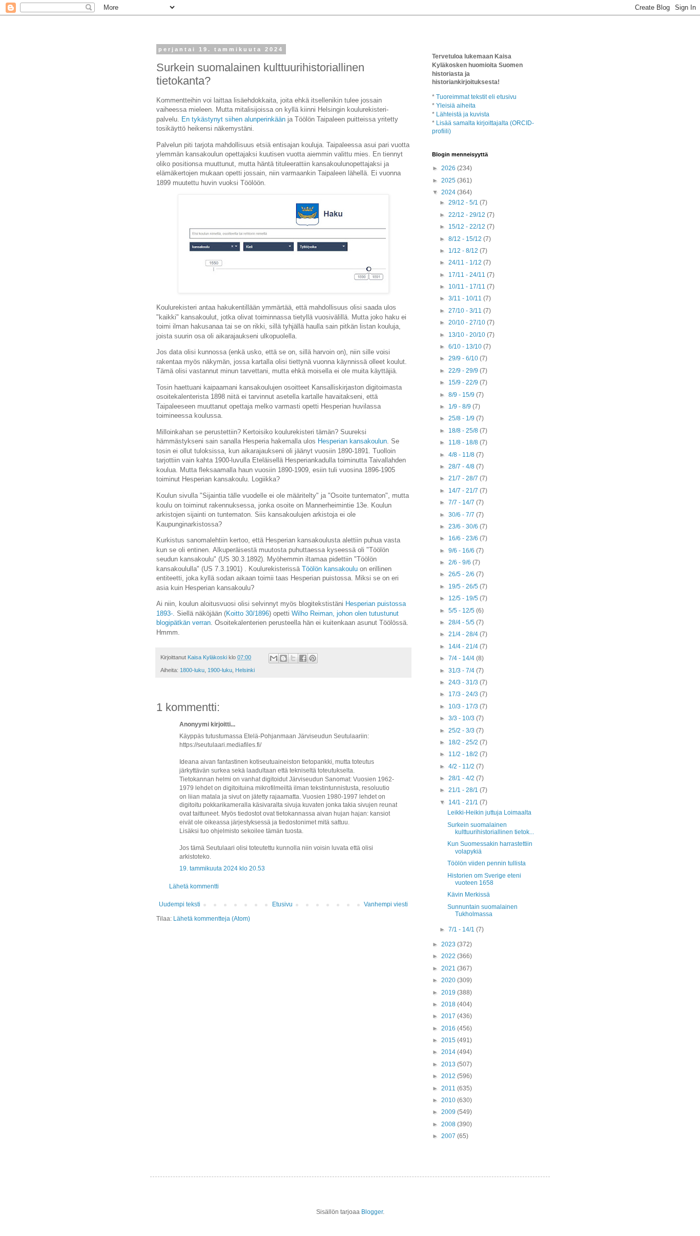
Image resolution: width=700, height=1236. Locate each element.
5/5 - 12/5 (462, 610)
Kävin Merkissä (468, 894)
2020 (449, 980)
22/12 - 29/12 (467, 214)
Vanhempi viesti (386, 904)
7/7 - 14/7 (462, 502)
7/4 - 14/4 (462, 658)
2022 (449, 956)
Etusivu (282, 904)
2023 (449, 944)
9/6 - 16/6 (462, 550)
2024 (449, 192)
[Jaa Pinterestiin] (312, 658)
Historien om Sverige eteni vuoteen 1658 (484, 879)
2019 (449, 992)
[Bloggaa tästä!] (283, 658)
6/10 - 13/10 (465, 346)
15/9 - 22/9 (464, 382)
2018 (449, 1004)
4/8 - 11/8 (462, 454)
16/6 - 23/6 (464, 538)
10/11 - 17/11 (467, 286)
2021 (449, 968)
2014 (449, 1052)
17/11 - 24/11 (467, 274)
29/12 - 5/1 (464, 202)
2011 (449, 1088)
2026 (449, 168)
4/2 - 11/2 (462, 766)
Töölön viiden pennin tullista (486, 863)
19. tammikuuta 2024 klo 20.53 (222, 868)
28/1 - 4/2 (462, 778)
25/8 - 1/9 (462, 418)
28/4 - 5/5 (462, 622)
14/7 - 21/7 (464, 490)
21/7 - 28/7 (464, 478)
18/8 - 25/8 (464, 430)
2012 (449, 1076)
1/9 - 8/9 (460, 406)
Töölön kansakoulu (330, 569)
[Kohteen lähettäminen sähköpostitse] (274, 658)
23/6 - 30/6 (464, 526)
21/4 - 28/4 (464, 634)
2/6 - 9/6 (460, 562)
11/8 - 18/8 (464, 442)
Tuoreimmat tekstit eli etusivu (476, 96)
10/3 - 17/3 (464, 706)
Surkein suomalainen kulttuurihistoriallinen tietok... (490, 828)
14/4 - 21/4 (464, 646)
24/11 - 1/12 (465, 262)
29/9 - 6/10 (464, 358)
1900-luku (220, 670)
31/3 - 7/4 (462, 670)
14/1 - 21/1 (464, 802)
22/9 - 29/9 (464, 370)
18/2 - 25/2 (464, 742)
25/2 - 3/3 (462, 730)
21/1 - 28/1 (464, 790)
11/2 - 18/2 (464, 754)
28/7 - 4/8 (462, 466)
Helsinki (245, 670)
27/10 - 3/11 (465, 310)
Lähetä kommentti (194, 886)
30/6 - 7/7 (462, 514)
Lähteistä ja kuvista (462, 114)
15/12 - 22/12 (467, 226)
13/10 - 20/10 (467, 334)
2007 (449, 1136)
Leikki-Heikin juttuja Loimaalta (489, 812)
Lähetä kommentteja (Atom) (211, 918)
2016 (449, 1028)
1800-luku (192, 670)
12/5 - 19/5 (464, 598)
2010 (449, 1100)
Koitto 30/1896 (247, 613)
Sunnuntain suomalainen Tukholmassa (482, 910)
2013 (449, 1064)
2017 (449, 1016)
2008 (449, 1124)
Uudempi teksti (179, 904)
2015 (449, 1040)
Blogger (372, 1211)
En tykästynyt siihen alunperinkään (233, 119)
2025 (449, 180)
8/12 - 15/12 (465, 238)
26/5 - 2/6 (462, 574)
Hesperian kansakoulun (352, 441)
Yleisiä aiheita (456, 105)
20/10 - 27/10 (467, 322)
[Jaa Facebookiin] (303, 658)
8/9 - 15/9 (462, 394)
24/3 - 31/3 (464, 682)
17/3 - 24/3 (464, 694)
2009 (449, 1112)
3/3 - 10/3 (462, 718)
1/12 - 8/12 (464, 250)
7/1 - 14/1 (462, 929)
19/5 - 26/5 (464, 586)
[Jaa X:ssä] (293, 658)
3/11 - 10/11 (465, 298)
